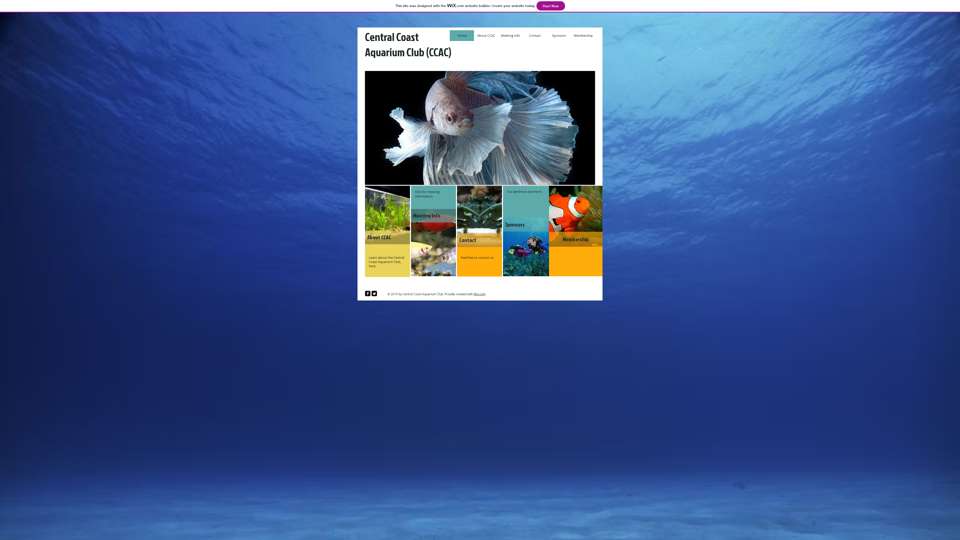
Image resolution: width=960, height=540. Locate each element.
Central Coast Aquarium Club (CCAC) (408, 44)
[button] (521, 128)
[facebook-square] (367, 293)
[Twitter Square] (374, 293)
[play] (587, 177)
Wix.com (480, 294)
